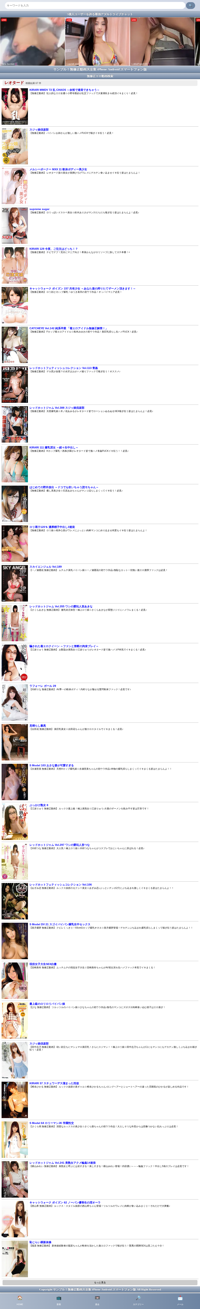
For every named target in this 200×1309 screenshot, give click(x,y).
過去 (97, 1300)
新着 (59, 1300)
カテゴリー (138, 1300)
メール (180, 1300)
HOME (20, 1300)
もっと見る (100, 1282)
